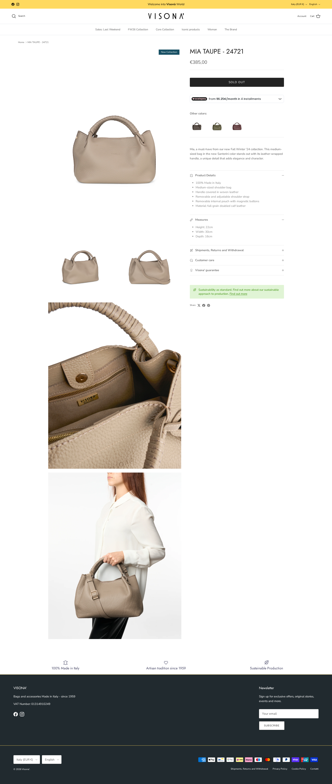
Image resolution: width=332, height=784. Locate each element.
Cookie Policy (299, 768)
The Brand (231, 29)
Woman (212, 29)
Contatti (314, 768)
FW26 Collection (138, 29)
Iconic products (191, 29)
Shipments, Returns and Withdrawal (249, 768)
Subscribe (272, 725)
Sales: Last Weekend (107, 29)
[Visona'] (166, 16)
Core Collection (165, 29)
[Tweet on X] (199, 305)
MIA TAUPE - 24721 (38, 42)
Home (21, 42)
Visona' (26, 769)
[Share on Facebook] (203, 305)
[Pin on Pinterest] (208, 305)
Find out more (238, 294)
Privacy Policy (280, 768)
